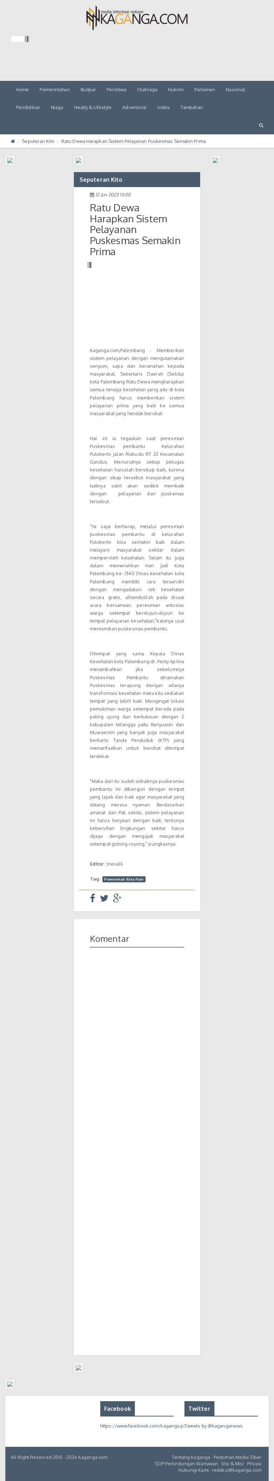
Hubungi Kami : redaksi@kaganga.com (220, 1470)
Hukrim (176, 89)
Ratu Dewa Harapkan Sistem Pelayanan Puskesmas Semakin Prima (133, 141)
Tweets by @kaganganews (213, 1426)
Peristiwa (116, 89)
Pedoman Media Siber (238, 1457)
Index (163, 107)
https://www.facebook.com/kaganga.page (146, 1426)
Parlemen (204, 89)
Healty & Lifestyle (93, 107)
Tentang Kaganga (191, 1457)
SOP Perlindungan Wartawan (186, 1463)
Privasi (254, 1463)
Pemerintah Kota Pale (123, 879)
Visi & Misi (233, 1463)
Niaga (57, 107)
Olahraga (147, 89)
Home (22, 89)
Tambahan (192, 107)
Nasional (235, 89)
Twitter (199, 1408)
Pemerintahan (55, 89)
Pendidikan (28, 107)
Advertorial (134, 107)
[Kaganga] (137, 18)
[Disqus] (137, 1056)
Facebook (117, 1408)
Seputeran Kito (38, 141)
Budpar (88, 89)
